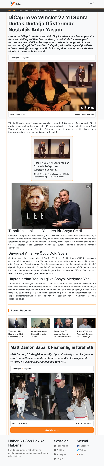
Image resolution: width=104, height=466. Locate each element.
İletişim (59, 458)
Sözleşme (61, 454)
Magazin (25, 58)
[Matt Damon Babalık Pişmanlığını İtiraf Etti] (52, 396)
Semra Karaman (87, 115)
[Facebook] (85, 107)
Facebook (84, 445)
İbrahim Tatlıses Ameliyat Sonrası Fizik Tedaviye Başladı (40, 10)
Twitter (82, 450)
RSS (81, 454)
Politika (60, 450)
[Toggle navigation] (91, 4)
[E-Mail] (92, 107)
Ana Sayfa (15, 58)
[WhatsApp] (82, 107)
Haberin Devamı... (51, 430)
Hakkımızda (62, 445)
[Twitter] (89, 107)
